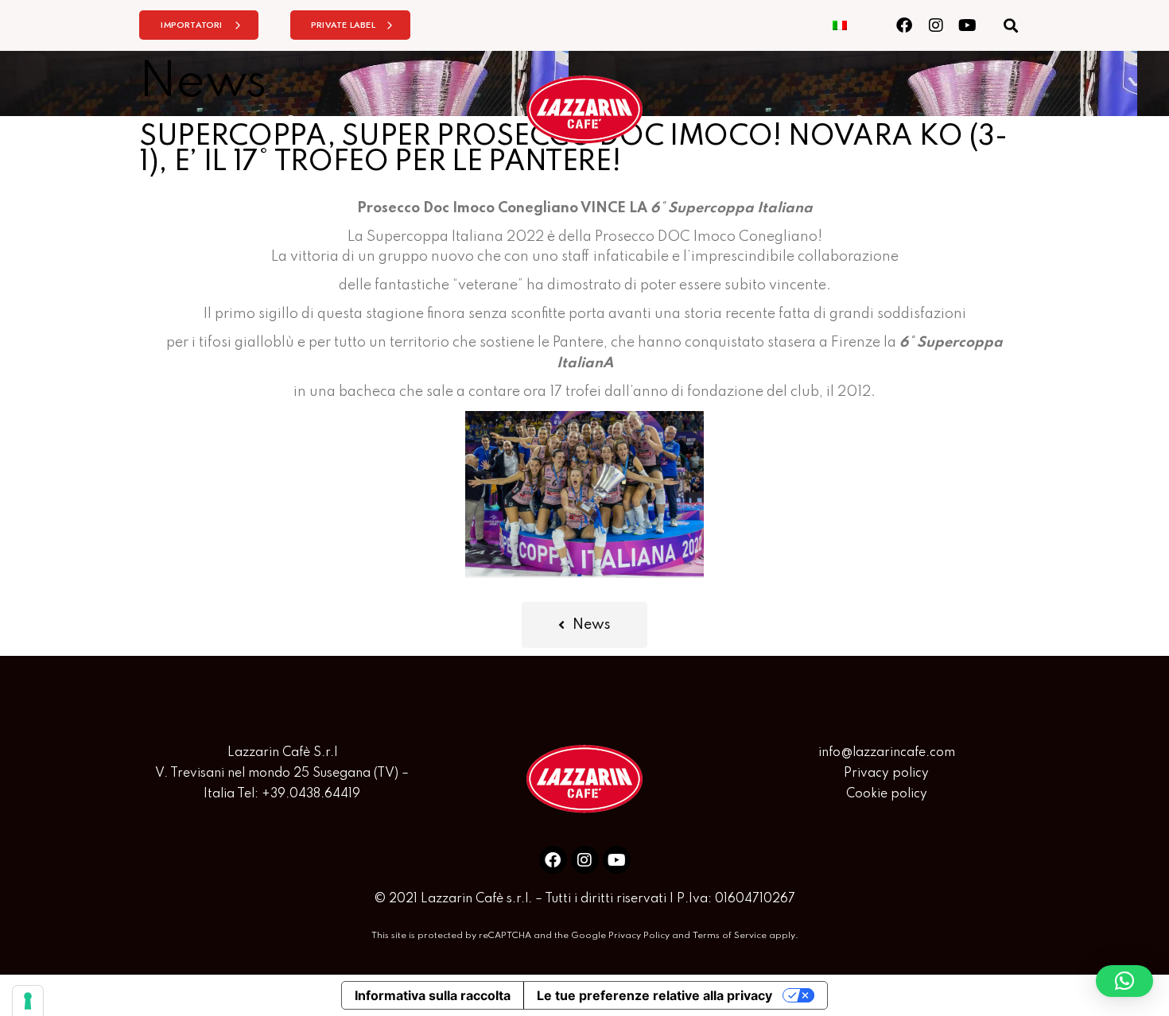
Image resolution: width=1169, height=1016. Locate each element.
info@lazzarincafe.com (886, 752)
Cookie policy (886, 794)
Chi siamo (532, 179)
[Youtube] (967, 25)
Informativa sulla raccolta (433, 995)
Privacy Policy (639, 935)
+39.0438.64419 (311, 794)
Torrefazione (404, 179)
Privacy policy (886, 773)
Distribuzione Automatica (704, 179)
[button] (1010, 25)
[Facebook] (904, 25)
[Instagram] (936, 25)
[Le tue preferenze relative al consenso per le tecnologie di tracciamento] (28, 1001)
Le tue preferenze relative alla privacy (654, 995)
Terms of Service (730, 935)
